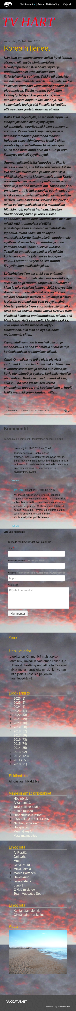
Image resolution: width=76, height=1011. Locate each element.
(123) (21, 756)
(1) (19, 698)
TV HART (19, 490)
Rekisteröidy (52, 4)
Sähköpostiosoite (26, 560)
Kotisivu (37, 572)
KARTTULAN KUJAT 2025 (32, 819)
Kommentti (13, 584)
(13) (20, 715)
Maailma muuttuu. (26, 835)
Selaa (41, 4)
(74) (20, 743)
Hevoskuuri (21, 877)
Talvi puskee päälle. (27, 806)
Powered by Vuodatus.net (58, 1006)
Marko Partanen (25, 873)
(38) (20, 727)
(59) (20, 735)
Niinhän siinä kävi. (26, 823)
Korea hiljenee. (27, 48)
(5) (19, 702)
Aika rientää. (22, 802)
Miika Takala (22, 869)
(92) (20, 752)
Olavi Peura (22, 865)
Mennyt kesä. (23, 831)
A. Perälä (20, 852)
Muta (17, 860)
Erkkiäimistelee (24, 889)
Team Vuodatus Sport (28, 893)
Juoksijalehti (22, 881)
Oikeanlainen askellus (29, 914)
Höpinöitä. (21, 798)
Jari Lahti (20, 856)
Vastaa (15, 480)
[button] (34, 4)
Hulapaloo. (21, 827)
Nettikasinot (26, 4)
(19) (20, 719)
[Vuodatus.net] (17, 1001)
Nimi (11, 548)
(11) (20, 711)
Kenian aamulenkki (27, 910)
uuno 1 (18, 885)
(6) (19, 706)
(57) (20, 731)
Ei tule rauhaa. (24, 811)
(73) (20, 739)
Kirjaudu (67, 4)
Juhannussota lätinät (28, 815)
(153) (21, 760)
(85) (20, 747)
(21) (20, 764)
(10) (20, 723)
